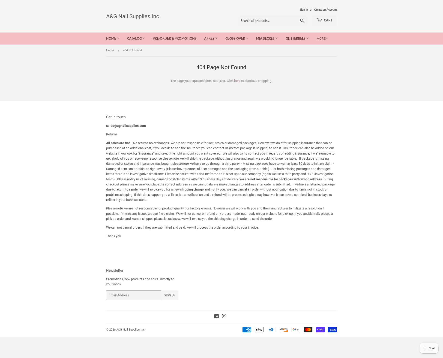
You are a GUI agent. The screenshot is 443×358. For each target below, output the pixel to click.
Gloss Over (235, 38)
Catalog (134, 38)
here (237, 81)
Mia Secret (265, 38)
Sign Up (169, 295)
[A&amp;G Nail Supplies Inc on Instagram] (224, 317)
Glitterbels (296, 38)
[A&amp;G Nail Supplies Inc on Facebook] (216, 317)
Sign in (303, 9)
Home (111, 38)
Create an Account (325, 9)
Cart (327, 20)
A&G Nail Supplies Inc (132, 16)
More (321, 38)
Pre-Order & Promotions (175, 38)
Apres (209, 38)
